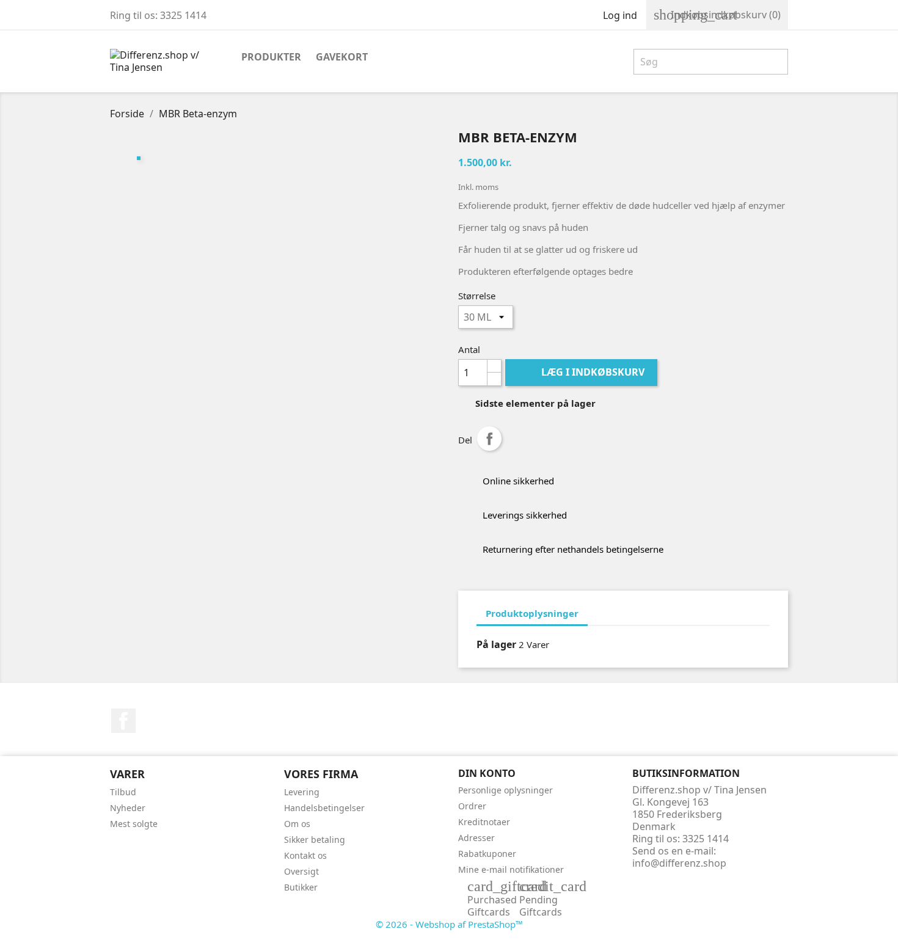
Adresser (476, 837)
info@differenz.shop (679, 863)
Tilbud (123, 792)
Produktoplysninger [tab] (532, 613)
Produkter (271, 57)
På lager (496, 644)
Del (489, 438)
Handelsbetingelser (324, 808)
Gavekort (342, 57)
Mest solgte (134, 823)
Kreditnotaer (484, 822)
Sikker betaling (314, 839)
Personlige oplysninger (505, 790)
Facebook (123, 721)
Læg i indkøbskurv (582, 372)
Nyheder (127, 808)
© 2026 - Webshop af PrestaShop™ (449, 924)
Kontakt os (305, 855)
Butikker (301, 887)
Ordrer (472, 806)
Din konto (487, 773)
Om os (297, 823)
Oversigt (301, 871)
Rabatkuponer (487, 853)
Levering (301, 792)
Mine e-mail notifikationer (511, 869)
